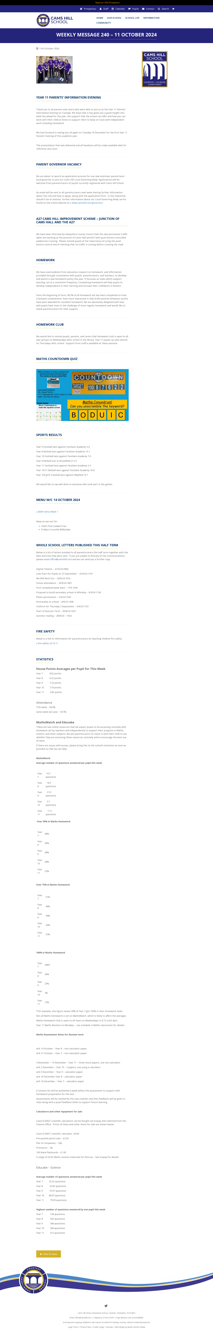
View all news (50, 1253)
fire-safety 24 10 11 (48, 643)
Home (99, 17)
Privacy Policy (85, 1327)
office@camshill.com (61, 559)
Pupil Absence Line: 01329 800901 (129, 1317)
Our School (114, 17)
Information (151, 17)
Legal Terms (73, 1327)
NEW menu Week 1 (48, 511)
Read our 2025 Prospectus (107, 2)
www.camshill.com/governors (87, 202)
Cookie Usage (98, 1327)
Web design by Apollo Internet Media (130, 1327)
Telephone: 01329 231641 (103, 1317)
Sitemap (109, 1327)
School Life (132, 17)
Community (103, 22)
